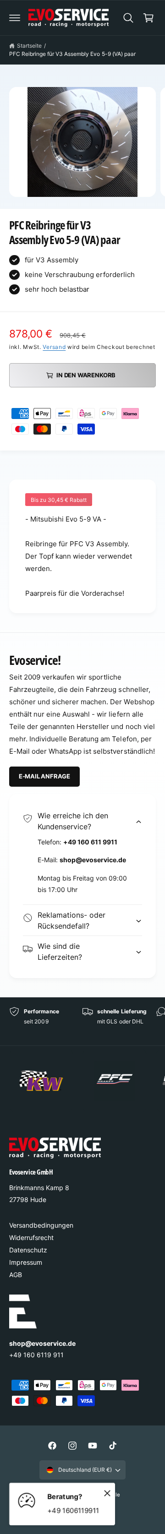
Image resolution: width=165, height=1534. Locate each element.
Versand (54, 346)
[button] (15, 18)
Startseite (29, 45)
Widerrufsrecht (31, 1237)
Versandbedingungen (41, 1225)
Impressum (25, 1262)
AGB (15, 1274)
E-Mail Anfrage (44, 776)
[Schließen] (107, 1493)
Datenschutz (28, 1250)
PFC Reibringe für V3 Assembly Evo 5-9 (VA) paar (72, 53)
